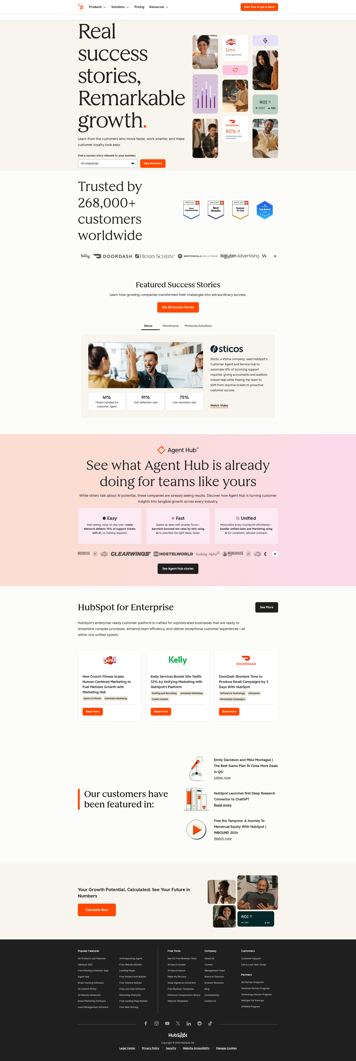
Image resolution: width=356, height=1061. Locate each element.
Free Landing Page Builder (133, 1001)
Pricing (139, 7)
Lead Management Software (93, 1007)
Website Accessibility (196, 1048)
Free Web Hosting (128, 1007)
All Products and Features (92, 958)
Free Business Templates (181, 989)
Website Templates (178, 1001)
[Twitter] (178, 1024)
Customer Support (251, 958)
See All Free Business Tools (182, 958)
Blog (207, 989)
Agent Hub (83, 976)
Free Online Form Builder (132, 976)
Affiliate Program (250, 1006)
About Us (209, 958)
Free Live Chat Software (132, 989)
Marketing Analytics (130, 995)
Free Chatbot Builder (130, 983)
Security (171, 1048)
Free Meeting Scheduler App (93, 970)
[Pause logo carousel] (275, 256)
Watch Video (219, 405)
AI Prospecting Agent (130, 958)
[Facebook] (145, 1024)
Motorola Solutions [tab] (198, 326)
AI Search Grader (177, 964)
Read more (93, 711)
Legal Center (127, 1048)
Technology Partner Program (256, 994)
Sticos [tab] (148, 326)
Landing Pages (127, 970)
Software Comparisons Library (184, 995)
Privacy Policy (150, 1048)
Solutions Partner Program (255, 988)
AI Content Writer (87, 989)
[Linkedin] (188, 1024)
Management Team (215, 970)
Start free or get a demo (259, 7)
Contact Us (210, 1001)
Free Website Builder (130, 964)
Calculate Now (97, 910)
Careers (209, 964)
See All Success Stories (180, 307)
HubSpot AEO (85, 964)
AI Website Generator (89, 995)
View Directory (153, 163)
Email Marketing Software (92, 1001)
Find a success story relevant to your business (107, 155)
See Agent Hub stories (178, 568)
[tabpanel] (178, 376)
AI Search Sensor (176, 970)
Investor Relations (214, 983)
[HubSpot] (80, 7)
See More (266, 607)
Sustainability (212, 995)
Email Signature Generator (182, 983)
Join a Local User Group (253, 964)
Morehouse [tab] (171, 326)
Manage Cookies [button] (226, 1048)
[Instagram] (156, 1024)
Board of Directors (214, 976)
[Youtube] (167, 1024)
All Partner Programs (252, 982)
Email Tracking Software (91, 983)
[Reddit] (199, 1024)
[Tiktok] (210, 1024)
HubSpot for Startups (252, 1000)
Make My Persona (177, 976)
